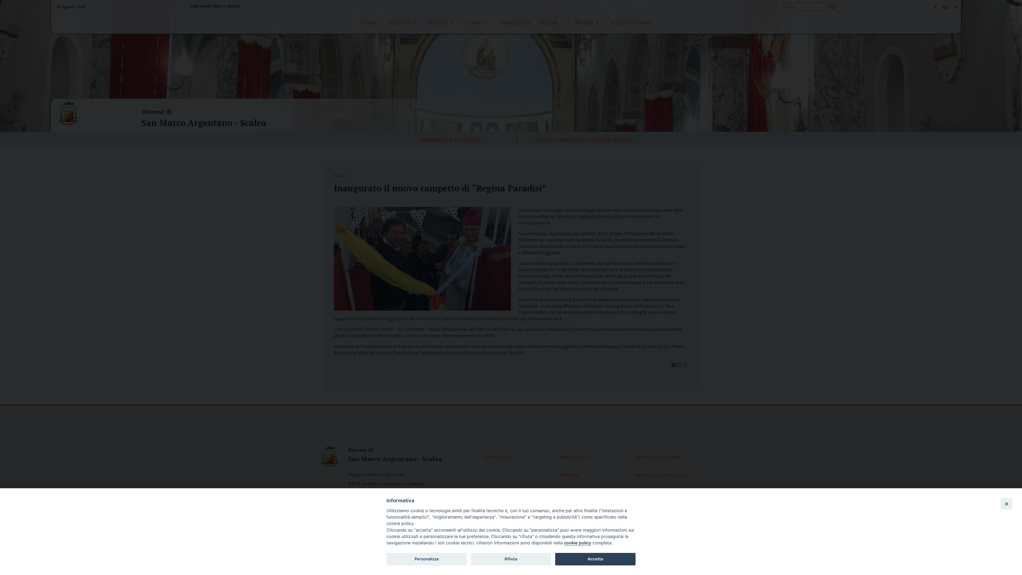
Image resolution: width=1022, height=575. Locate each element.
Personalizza (427, 559)
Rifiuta (511, 559)
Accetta (595, 559)
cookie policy (577, 542)
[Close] (1006, 504)
